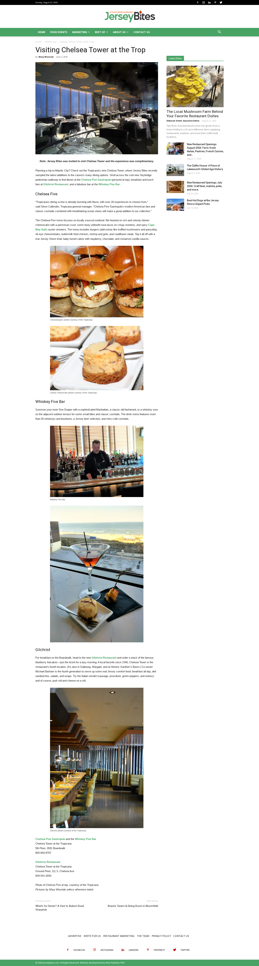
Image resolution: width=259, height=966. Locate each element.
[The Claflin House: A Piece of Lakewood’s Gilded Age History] (175, 170)
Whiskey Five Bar (85, 838)
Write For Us (92, 936)
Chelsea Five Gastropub (96, 179)
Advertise (74, 936)
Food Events (58, 32)
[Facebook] (197, 2)
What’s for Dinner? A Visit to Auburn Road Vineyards (59, 907)
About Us (119, 32)
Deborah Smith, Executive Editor (182, 120)
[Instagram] (203, 2)
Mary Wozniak (46, 56)
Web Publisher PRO (115, 962)
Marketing (79, 32)
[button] (219, 32)
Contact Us (142, 32)
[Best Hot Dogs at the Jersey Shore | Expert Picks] (175, 205)
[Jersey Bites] (129, 17)
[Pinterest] (215, 2)
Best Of (100, 32)
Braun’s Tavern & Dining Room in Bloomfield (133, 906)
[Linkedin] (209, 2)
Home (41, 32)
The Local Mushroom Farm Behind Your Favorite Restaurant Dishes (194, 113)
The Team (143, 936)
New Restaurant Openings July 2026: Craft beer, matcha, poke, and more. (204, 186)
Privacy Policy (161, 936)
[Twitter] (221, 2)
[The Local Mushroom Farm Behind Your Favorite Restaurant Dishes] (195, 86)
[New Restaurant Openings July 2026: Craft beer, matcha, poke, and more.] (175, 187)
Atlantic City (51, 41)
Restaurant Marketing (118, 936)
